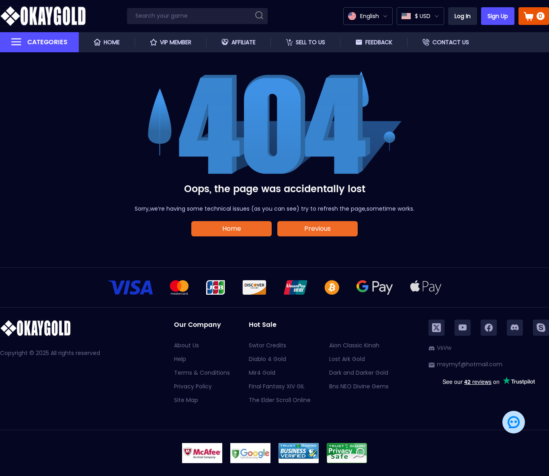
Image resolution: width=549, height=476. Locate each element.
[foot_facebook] (489, 328)
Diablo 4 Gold (267, 359)
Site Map (186, 400)
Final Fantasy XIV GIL (277, 386)
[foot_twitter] (436, 328)
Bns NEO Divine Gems (359, 386)
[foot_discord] (515, 328)
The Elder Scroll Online (280, 400)
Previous (317, 228)
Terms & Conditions (202, 373)
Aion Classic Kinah (354, 345)
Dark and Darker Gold (358, 373)
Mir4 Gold (262, 373)
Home (231, 228)
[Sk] (541, 328)
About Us (186, 345)
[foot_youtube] (463, 328)
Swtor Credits (267, 345)
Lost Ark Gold (347, 359)
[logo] (43, 16)
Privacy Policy (193, 386)
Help (180, 359)
